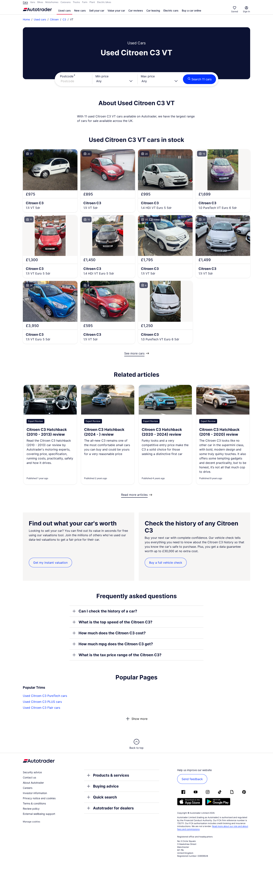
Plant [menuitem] (92, 2)
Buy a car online (191, 10)
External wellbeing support (39, 813)
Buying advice (106, 786)
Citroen (54, 19)
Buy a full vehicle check (165, 562)
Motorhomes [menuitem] (51, 2)
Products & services (111, 775)
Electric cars (170, 10)
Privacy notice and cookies (39, 798)
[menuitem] (64, 10)
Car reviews (135, 10)
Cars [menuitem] (25, 2)
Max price (148, 76)
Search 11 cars (201, 79)
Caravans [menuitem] (66, 2)
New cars (80, 10)
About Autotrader (33, 782)
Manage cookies (31, 821)
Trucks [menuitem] (76, 2)
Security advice (32, 772)
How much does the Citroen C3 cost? (112, 633)
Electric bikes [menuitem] (104, 2)
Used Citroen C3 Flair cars (41, 707)
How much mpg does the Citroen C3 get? (116, 644)
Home (26, 19)
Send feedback (192, 779)
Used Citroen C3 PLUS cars (42, 702)
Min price (101, 76)
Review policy (31, 808)
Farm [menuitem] (84, 2)
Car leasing (153, 10)
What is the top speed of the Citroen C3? (115, 622)
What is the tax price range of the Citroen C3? (120, 655)
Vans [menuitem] (32, 2)
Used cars (64, 10)
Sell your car (96, 10)
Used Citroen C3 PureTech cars (45, 696)
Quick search (105, 797)
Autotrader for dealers (113, 808)
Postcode (66, 76)
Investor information (35, 793)
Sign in (246, 11)
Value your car (116, 10)
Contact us (29, 777)
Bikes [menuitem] (40, 2)
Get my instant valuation (50, 562)
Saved (234, 11)
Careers (27, 787)
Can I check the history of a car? (108, 611)
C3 (64, 19)
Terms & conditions (34, 803)
